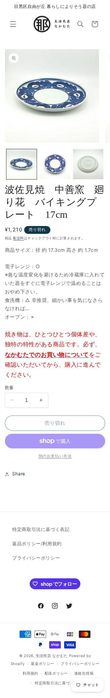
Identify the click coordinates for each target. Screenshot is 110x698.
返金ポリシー (42, 664)
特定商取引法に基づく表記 (41, 529)
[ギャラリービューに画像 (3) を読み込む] (88, 164)
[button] (13, 24)
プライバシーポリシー (36, 558)
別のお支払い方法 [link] (55, 456)
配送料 (18, 238)
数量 (9, 387)
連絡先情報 (84, 673)
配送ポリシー (56, 673)
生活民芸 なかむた (52, 656)
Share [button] (18, 474)
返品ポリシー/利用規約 (37, 543)
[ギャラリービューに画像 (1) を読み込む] (21, 164)
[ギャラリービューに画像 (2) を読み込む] (55, 164)
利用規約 (30, 673)
